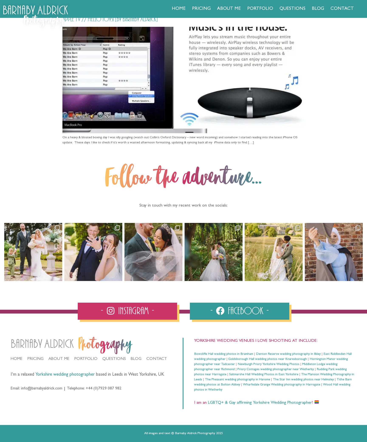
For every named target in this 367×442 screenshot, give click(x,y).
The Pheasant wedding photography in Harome (237, 379)
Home (179, 9)
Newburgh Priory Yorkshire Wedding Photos (268, 364)
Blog (318, 9)
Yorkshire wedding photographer (65, 375)
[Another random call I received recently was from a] (334, 252)
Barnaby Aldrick (42, 344)
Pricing (201, 9)
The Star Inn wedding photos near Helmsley (303, 379)
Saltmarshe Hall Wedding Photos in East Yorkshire (263, 374)
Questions (292, 9)
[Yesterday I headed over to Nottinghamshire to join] (153, 252)
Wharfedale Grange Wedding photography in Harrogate (281, 384)
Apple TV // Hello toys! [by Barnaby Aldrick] (110, 19)
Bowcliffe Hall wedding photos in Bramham (223, 354)
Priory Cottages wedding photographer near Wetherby (275, 369)
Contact (342, 9)
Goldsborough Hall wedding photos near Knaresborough (267, 359)
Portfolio (260, 9)
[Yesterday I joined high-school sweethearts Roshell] (214, 252)
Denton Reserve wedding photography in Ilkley (288, 354)
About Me (229, 9)
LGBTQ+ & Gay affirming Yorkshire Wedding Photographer (259, 403)
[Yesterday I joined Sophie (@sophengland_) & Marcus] (93, 252)
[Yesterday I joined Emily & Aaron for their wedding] (33, 252)
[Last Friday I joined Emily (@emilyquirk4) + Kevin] (274, 252)
